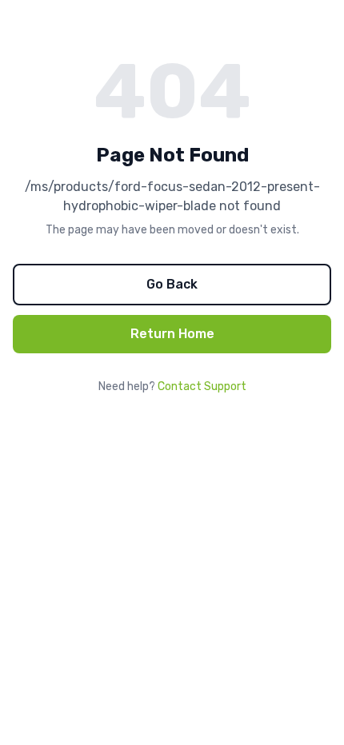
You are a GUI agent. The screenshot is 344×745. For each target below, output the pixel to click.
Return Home (172, 333)
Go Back (172, 284)
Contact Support (202, 386)
